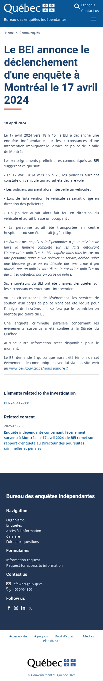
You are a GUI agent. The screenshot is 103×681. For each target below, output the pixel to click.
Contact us (90, 10)
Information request (23, 559)
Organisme (15, 520)
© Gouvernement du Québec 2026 (52, 675)
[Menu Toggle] (94, 19)
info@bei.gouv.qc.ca (27, 584)
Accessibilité (18, 636)
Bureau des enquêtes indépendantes (35, 19)
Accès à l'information (23, 530)
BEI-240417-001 (17, 403)
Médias (88, 636)
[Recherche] (77, 6)
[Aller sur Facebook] (9, 608)
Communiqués (30, 33)
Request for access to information (34, 565)
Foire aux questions (22, 541)
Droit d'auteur (65, 636)
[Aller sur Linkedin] (23, 608)
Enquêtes (14, 525)
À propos (41, 636)
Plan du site (51, 640)
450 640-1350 (22, 589)
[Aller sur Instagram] (16, 608)
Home (9, 33)
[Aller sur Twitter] (30, 608)
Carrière (13, 536)
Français (88, 5)
